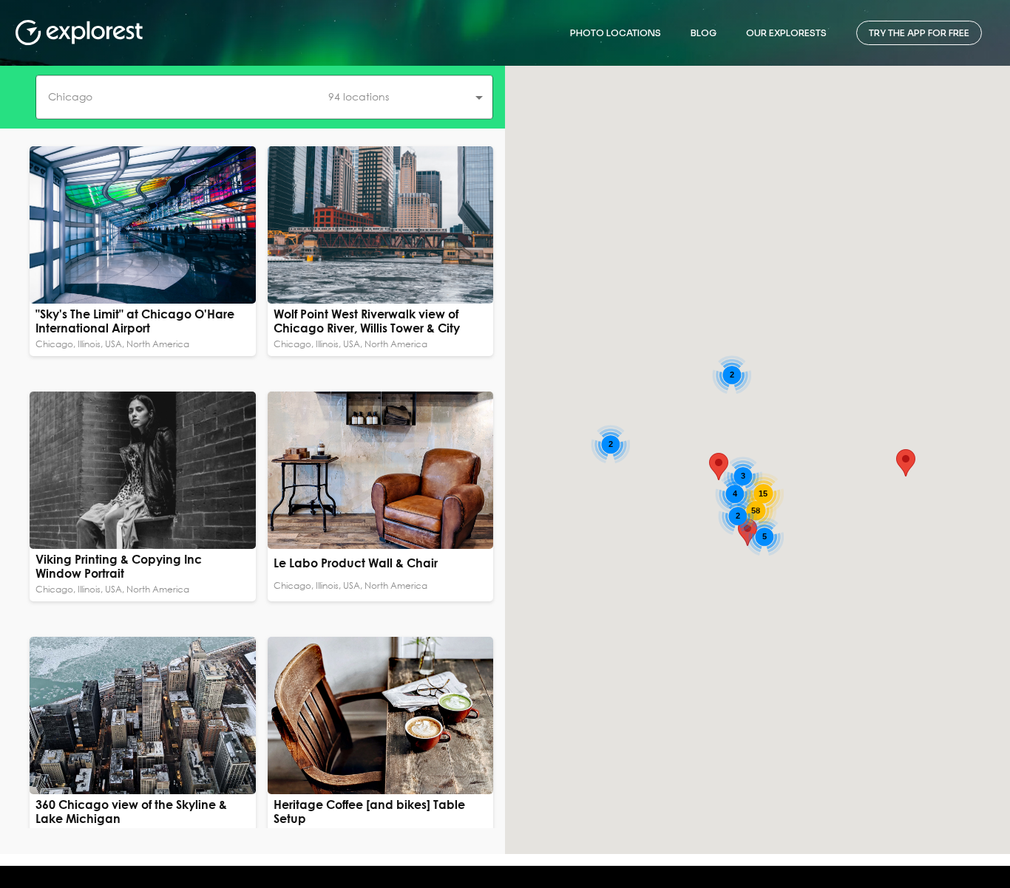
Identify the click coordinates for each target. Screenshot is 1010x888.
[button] (264, 97)
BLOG (703, 32)
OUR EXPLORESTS (786, 32)
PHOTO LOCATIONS (615, 32)
